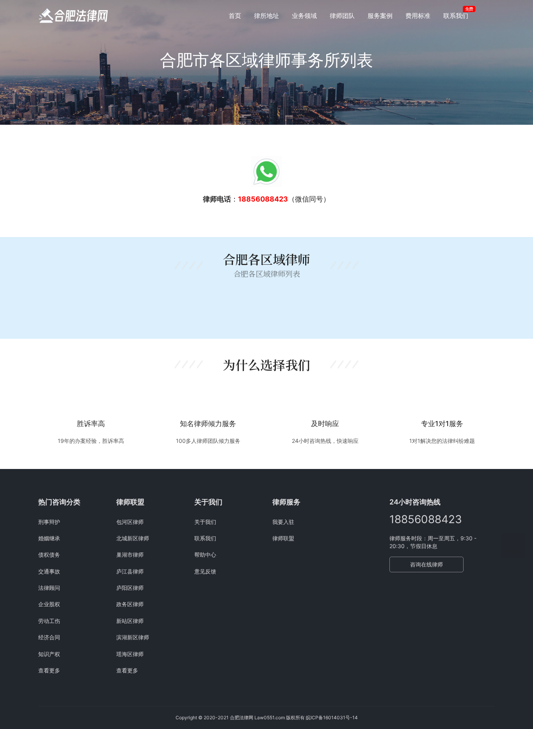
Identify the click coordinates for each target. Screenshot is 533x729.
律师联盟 (283, 538)
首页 (235, 15)
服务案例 (380, 15)
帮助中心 (205, 554)
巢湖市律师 (130, 554)
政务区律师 (130, 604)
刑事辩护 (49, 521)
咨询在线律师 (426, 564)
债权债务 (49, 554)
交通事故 (49, 571)
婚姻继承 (49, 538)
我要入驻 (283, 521)
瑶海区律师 (130, 654)
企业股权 (49, 604)
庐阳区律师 (130, 587)
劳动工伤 (49, 621)
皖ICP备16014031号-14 (332, 717)
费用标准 (417, 15)
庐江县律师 (130, 571)
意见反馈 (205, 571)
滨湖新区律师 (132, 637)
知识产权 (49, 654)
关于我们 (205, 521)
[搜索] (491, 15)
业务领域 (304, 15)
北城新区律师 (132, 538)
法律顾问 (49, 587)
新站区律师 (130, 621)
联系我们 (455, 15)
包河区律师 (130, 521)
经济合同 (49, 637)
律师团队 (342, 15)
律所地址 (266, 15)
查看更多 (49, 670)
